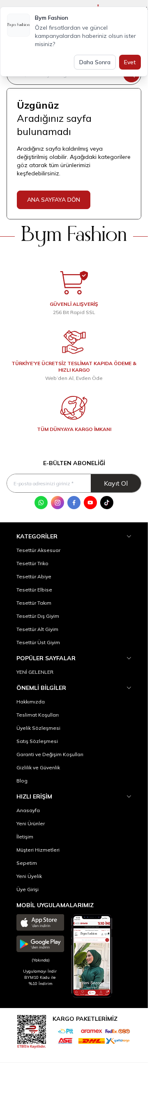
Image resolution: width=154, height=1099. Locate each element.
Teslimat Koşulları (37, 715)
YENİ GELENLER (34, 672)
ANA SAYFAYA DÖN (53, 199)
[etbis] (31, 1030)
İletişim (24, 837)
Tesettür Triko (32, 563)
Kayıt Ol (116, 483)
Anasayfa (28, 810)
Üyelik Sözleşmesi (38, 728)
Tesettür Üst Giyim (38, 642)
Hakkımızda (30, 702)
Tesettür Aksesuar (38, 550)
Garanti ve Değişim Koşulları (49, 754)
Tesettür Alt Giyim (37, 629)
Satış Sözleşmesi (37, 741)
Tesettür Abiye (33, 576)
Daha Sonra (94, 62)
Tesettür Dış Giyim (37, 616)
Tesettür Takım (33, 603)
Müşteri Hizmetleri (38, 850)
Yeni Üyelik (29, 876)
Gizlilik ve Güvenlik (38, 767)
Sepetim (26, 863)
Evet (130, 62)
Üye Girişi (27, 889)
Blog (22, 781)
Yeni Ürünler (30, 823)
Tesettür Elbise (34, 590)
